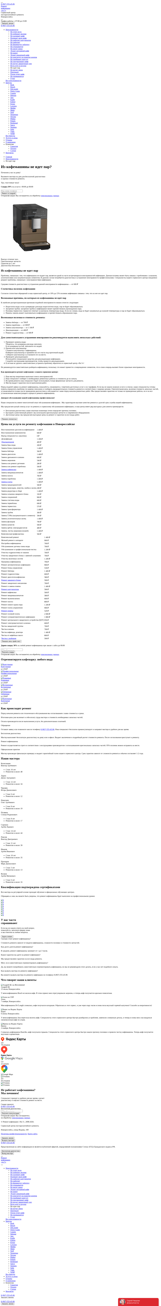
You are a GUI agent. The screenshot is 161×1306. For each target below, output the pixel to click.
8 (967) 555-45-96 (47, 729)
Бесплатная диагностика (11, 1151)
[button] (15, 68)
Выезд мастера (7, 1153)
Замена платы (6, 482)
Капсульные (6, 667)
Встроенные (6, 687)
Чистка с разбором (8, 638)
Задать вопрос (7, 936)
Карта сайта (32, 1134)
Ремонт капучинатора (10, 589)
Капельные (5, 701)
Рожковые (5, 680)
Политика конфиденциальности (14, 1134)
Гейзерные (5, 694)
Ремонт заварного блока (11, 580)
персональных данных (50, 196)
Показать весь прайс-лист (11, 641)
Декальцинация (7, 442)
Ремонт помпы (7, 611)
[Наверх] (2, 1156)
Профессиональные (9, 673)
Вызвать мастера (8, 1140)
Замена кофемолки (8, 470)
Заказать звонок (7, 23)
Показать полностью (9, 419)
